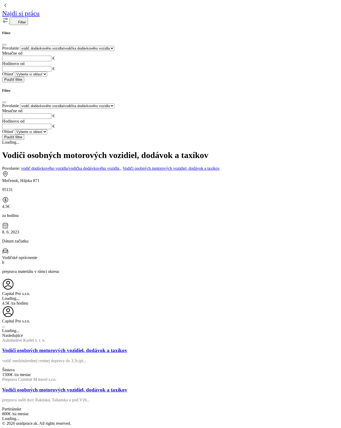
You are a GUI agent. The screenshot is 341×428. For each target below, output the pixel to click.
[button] (6, 22)
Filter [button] (21, 22)
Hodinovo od (13, 63)
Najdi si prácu (21, 13)
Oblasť (8, 74)
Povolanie (10, 48)
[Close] (4, 45)
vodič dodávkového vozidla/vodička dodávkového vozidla (70, 168)
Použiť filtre (13, 80)
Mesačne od (12, 53)
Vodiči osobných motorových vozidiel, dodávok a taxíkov (171, 168)
